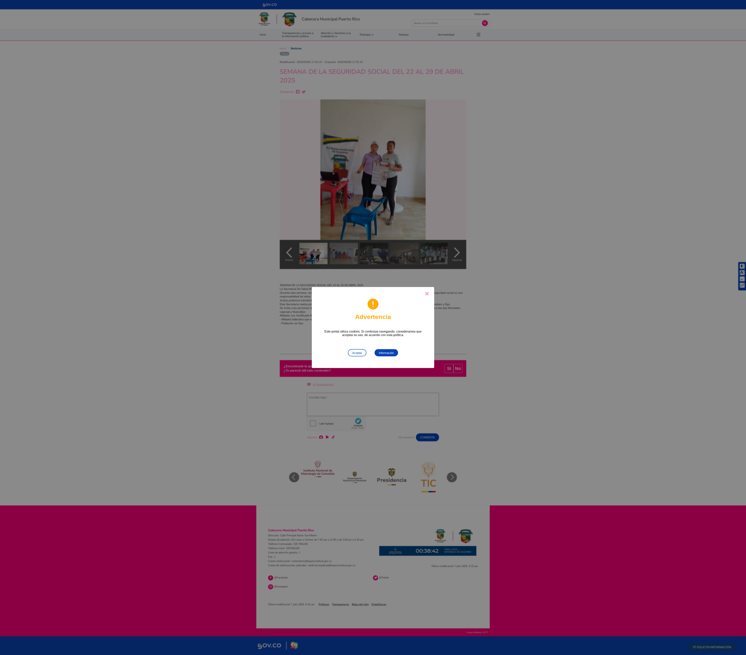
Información (386, 353)
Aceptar (357, 353)
